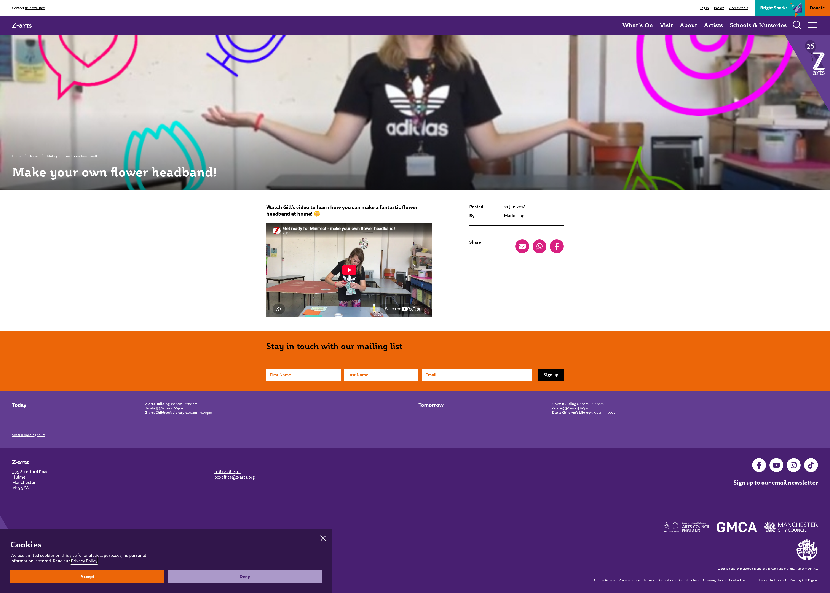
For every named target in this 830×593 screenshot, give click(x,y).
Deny (244, 576)
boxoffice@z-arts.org (234, 477)
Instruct (780, 580)
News (34, 156)
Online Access (604, 580)
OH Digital (810, 580)
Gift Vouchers (689, 580)
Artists (713, 25)
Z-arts (22, 25)
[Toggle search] (797, 25)
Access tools (738, 8)
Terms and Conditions (659, 580)
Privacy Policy (84, 560)
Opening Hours (714, 580)
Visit (666, 25)
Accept (87, 576)
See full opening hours (28, 435)
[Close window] (323, 538)
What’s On (637, 25)
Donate (817, 7)
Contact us (737, 580)
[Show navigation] (813, 25)
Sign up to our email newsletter (775, 482)
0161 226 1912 (35, 8)
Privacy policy (629, 580)
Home (16, 156)
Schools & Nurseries (758, 25)
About (688, 25)
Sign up (551, 374)
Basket (719, 8)
